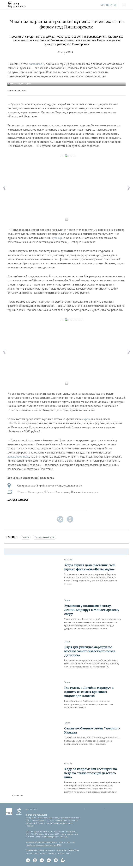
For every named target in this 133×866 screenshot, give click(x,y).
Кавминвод (35, 64)
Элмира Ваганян (17, 500)
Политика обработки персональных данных (45, 842)
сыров (86, 419)
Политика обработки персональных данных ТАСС (50, 843)
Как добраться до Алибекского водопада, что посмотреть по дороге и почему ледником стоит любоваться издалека (88, 704)
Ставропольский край (44, 537)
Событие (68, 559)
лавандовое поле (18, 456)
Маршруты (108, 4)
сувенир (57, 238)
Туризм (25, 537)
